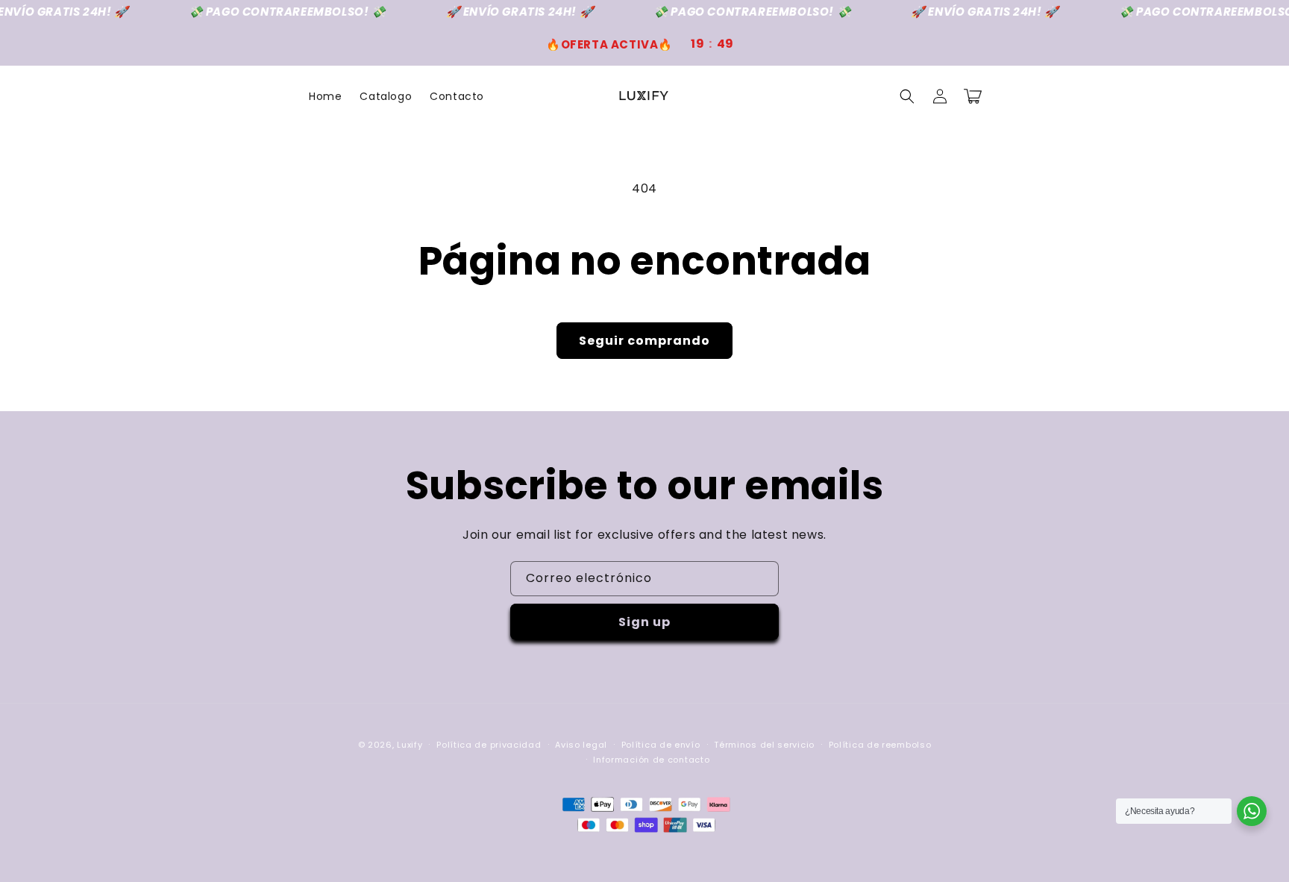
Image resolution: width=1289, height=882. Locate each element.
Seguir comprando (644, 340)
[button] (907, 96)
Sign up (644, 622)
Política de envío (660, 745)
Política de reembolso (880, 745)
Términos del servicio (764, 745)
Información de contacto (651, 760)
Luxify (409, 745)
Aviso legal (581, 745)
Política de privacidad (488, 745)
